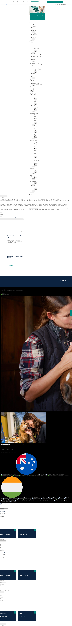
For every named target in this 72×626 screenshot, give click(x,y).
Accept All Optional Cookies (59, 1)
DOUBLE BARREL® (19, 203)
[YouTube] (63, 280)
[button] (8, 217)
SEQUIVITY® (34, 36)
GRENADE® (2, 204)
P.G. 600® (66, 205)
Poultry (27, 216)
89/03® (6, 199)
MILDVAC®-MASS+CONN (53, 204)
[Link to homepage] (9, 279)
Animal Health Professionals (32, 20)
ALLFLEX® (34, 26)
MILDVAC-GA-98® (39, 204)
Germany (35, 147)
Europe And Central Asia (33, 140)
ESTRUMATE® (33, 203)
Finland (35, 145)
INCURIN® (15, 204)
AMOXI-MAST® (14, 199)
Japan (34, 129)
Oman (63, 498)
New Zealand (35, 130)
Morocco (35, 102)
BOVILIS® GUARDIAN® (33, 200)
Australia (35, 127)
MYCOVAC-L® (9, 205)
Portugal (29, 499)
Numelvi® (44, 205)
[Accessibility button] (64, 284)
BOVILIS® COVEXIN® (24, 200)
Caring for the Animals (37, 68)
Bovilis (2, 597)
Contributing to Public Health (36, 81)
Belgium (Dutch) (62, 474)
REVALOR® (34, 33)
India (34, 176)
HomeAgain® (7, 204)
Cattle (7, 216)
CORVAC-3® (2, 203)
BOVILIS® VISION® (66, 200)
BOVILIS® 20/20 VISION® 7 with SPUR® (6, 200)
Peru (34, 121)
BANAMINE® (38, 199)
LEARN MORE (11, 265)
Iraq (34, 96)
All (0, 199)
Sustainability (34, 58)
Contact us (57, 4)
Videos (33, 76)
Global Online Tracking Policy (35, 1)
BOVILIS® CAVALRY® (17, 200)
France (35, 146)
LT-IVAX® (24, 204)
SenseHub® (49, 208)
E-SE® (24, 203)
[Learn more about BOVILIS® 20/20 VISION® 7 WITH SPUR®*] (21, 252)
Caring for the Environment (37, 69)
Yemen (35, 108)
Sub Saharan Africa (33, 181)
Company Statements (36, 48)
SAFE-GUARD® (34, 34)
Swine (33, 216)
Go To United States (12, 450)
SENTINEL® (54, 208)
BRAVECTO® (34, 27)
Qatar (34, 105)
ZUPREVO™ (57, 209)
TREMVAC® (20, 209)
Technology (33, 59)
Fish (18, 216)
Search (30, 194)
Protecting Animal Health (35, 83)
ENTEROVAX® (28, 203)
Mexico (35, 119)
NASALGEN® (15, 205)
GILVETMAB (66, 203)
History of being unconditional (36, 65)
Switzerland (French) (36, 160)
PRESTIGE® (34, 30)
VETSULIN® (34, 37)
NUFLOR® (40, 205)
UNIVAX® (52, 209)
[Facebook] (62, 280)
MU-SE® (65, 204)
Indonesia (35, 128)
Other (3, 212)
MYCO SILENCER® (3, 205)
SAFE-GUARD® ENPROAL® (24, 208)
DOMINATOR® (12, 203)
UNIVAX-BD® (47, 209)
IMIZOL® (11, 204)
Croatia (35, 143)
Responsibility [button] (32, 79)
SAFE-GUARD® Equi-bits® (33, 208)
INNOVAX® (20, 204)
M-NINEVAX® (29, 204)
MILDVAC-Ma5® (45, 204)
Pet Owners (30, 41)
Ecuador (35, 117)
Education (35, 49)
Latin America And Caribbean (34, 113)
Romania (35, 155)
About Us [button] (30, 43)
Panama (35, 120)
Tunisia (14, 500)
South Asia (31, 175)
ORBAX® (53, 205)
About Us (31, 44)
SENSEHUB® (34, 35)
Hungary (35, 150)
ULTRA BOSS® (36, 209)
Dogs (16, 216)
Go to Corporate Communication (5, 444)
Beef (3, 216)
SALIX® (39, 208)
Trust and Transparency (35, 60)
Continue (2, 450)
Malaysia (17, 498)
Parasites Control (7, 212)
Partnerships (33, 73)
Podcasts (33, 74)
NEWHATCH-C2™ (21, 205)
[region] (36, 2)
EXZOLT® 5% (39, 203)
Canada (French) (40, 475)
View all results (4, 541)
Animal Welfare (34, 57)
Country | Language (63, 4)
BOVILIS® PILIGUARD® (58, 200)
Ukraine (35, 162)
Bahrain (35, 95)
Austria (45, 474)
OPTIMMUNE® (49, 205)
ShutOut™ (1, 209)
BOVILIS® (33, 28)
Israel (34, 97)
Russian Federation (36, 158)
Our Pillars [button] (33, 67)
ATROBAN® (33, 199)
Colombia (35, 116)
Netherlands (35, 152)
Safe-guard (2, 516)
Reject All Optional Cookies (51, 1)
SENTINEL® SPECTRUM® (61, 208)
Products (31, 25)
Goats (21, 216)
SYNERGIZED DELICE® (8, 209)
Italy (52, 497)
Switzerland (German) (37, 161)
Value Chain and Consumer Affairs (36, 56)
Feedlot (2, 600)
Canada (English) (28, 475)
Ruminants (30, 216)
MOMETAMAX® (60, 204)
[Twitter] (60, 280)
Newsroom (31, 86)
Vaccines (21, 212)
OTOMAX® (62, 205)
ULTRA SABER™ (41, 209)
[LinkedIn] (65, 280)
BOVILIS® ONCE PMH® (50, 200)
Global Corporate (32, 88)
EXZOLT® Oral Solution (45, 203)
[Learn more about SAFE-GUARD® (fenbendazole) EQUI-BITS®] (21, 232)
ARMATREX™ (23, 199)
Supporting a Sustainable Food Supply (37, 84)
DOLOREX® (7, 203)
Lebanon (35, 101)
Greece (35, 149)
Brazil (18, 475)
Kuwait (35, 100)
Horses (24, 216)
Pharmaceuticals (12, 212)
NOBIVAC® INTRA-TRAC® (33, 205)
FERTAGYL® (52, 203)
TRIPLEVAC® (30, 209)
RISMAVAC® (7, 208)
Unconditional (34, 75)
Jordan (64, 497)
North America (32, 168)
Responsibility (34, 80)
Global (35, 187)
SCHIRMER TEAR (44, 208)
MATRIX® (33, 204)
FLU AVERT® (57, 203)
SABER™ (11, 208)
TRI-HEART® (25, 209)
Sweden (35, 159)
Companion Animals (12, 216)
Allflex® (9, 199)
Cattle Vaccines (3, 513)
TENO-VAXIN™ (15, 209)
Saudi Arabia (35, 106)
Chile (34, 115)
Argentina (35, 114)
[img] (14, 229)
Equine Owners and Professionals (33, 22)
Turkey (21, 500)
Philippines (35, 133)
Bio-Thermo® (43, 199)
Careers (31, 89)
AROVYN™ (28, 199)
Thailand (35, 135)
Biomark (47, 199)
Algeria (35, 94)
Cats (5, 216)
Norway (35, 153)
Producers (30, 21)
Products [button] (30, 23)
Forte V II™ (61, 203)
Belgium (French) (36, 142)
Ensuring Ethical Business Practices (36, 82)
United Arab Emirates (36, 107)
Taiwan (35, 134)
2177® (3, 199)
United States (35, 170)
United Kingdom (36, 163)
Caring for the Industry (37, 70)
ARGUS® (18, 199)
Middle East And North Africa (34, 93)
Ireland (42, 497)
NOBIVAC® (34, 29)
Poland (35, 154)
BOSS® (54, 199)
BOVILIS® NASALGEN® (41, 200)
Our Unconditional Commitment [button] (34, 63)
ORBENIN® (58, 205)
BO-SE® (50, 199)
